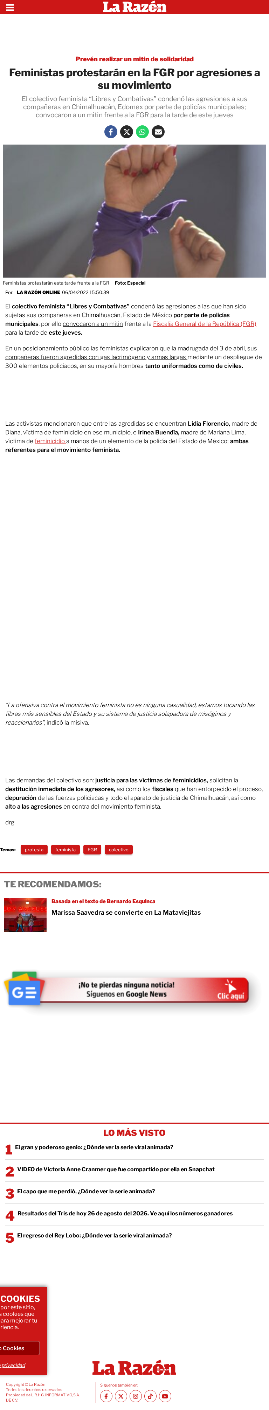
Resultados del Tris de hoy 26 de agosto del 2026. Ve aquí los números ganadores (125, 1213)
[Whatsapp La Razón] (142, 131)
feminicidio (50, 441)
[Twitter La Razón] (126, 131)
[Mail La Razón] (158, 131)
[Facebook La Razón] (110, 131)
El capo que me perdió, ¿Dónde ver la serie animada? (86, 1191)
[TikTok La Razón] (150, 1396)
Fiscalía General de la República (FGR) (204, 323)
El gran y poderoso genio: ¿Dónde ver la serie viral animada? (94, 1147)
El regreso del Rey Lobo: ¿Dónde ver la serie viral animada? (94, 1235)
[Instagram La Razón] (136, 1396)
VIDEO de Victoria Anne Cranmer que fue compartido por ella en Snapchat (116, 1169)
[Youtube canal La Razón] (165, 1396)
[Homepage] (134, 7)
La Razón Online (38, 292)
